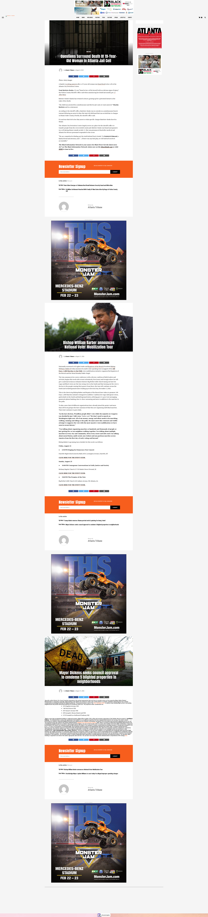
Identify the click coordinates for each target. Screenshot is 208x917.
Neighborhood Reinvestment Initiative (86, 722)
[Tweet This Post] (84, 76)
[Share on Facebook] (73, 76)
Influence (90, 17)
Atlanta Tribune (69, 70)
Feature (97, 17)
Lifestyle (122, 17)
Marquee (69, 181)
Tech (103, 17)
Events (130, 17)
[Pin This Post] (94, 76)
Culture (109, 17)
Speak (116, 17)
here (126, 735)
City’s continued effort (99, 703)
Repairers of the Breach (96, 366)
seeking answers (71, 84)
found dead (101, 84)
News (83, 17)
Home (77, 17)
